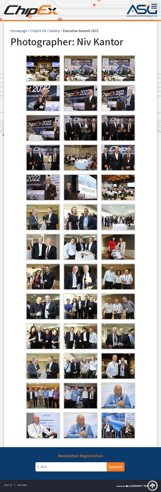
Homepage (18, 31)
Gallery (54, 31)
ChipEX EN (38, 31)
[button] (154, 6)
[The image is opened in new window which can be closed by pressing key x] (43, 68)
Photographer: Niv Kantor (66, 41)
